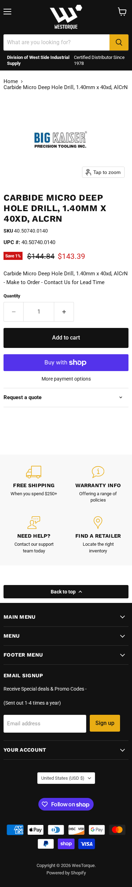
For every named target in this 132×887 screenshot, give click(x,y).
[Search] (118, 42)
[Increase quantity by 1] (64, 312)
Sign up (104, 723)
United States (62, 778)
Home (11, 82)
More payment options (66, 379)
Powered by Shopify (66, 872)
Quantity (12, 295)
